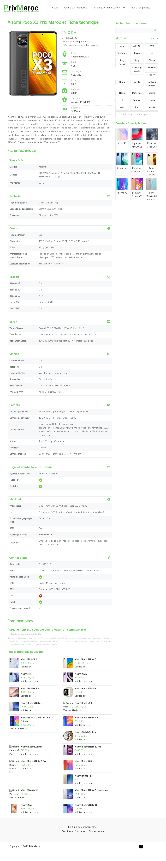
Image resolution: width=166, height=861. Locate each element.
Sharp (152, 60)
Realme (152, 68)
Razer (152, 75)
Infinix (152, 108)
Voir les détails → (30, 667)
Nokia (122, 93)
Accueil (54, 8)
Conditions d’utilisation (74, 832)
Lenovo (137, 100)
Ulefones (122, 53)
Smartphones (80, 42)
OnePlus (137, 82)
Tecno (137, 53)
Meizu (152, 93)
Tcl (151, 53)
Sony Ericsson (122, 62)
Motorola (137, 93)
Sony (136, 60)
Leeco (152, 100)
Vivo (152, 46)
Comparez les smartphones (107, 8)
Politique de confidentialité (82, 827)
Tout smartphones (140, 8)
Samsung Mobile (137, 70)
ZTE (122, 46)
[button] (123, 8)
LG (122, 100)
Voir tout (154, 39)
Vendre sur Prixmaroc (75, 8)
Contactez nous (97, 832)
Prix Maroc (35, 847)
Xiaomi (39, 652)
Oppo (122, 82)
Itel (136, 108)
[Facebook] (141, 847)
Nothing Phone (152, 84)
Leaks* (122, 108)
